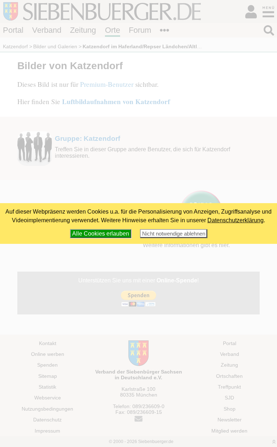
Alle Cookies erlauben (100, 234)
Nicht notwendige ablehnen (173, 234)
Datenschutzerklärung (235, 220)
